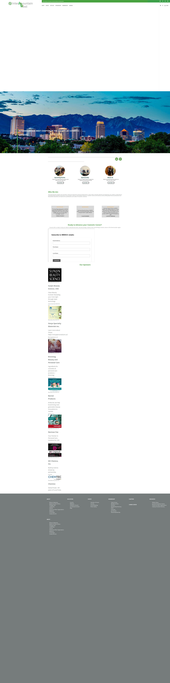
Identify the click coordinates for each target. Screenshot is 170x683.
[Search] (163, 5)
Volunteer (113, 509)
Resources (152, 499)
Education (70, 499)
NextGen (113, 505)
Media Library (155, 502)
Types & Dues (114, 502)
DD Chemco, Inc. (52, 442)
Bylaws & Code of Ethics (54, 503)
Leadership (51, 506)
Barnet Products (52, 377)
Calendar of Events (74, 505)
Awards (51, 508)
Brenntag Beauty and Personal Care (53, 337)
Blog (71, 508)
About (43, 5)
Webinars (72, 503)
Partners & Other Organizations (56, 509)
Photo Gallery (94, 506)
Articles (52, 5)
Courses (72, 502)
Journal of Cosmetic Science (158, 503)
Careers (71, 5)
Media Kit (51, 511)
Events (47, 5)
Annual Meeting (94, 505)
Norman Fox (51, 413)
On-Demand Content (74, 506)
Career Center (133, 504)
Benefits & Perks (115, 503)
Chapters (131, 499)
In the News (52, 512)
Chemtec (50, 474)
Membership (65, 5)
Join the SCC (113, 511)
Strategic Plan (52, 505)
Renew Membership (115, 512)
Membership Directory (116, 506)
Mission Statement (53, 502)
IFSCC (112, 508)
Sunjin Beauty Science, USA (54, 267)
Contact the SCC (53, 513)
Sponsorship (58, 5)
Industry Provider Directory (158, 506)
